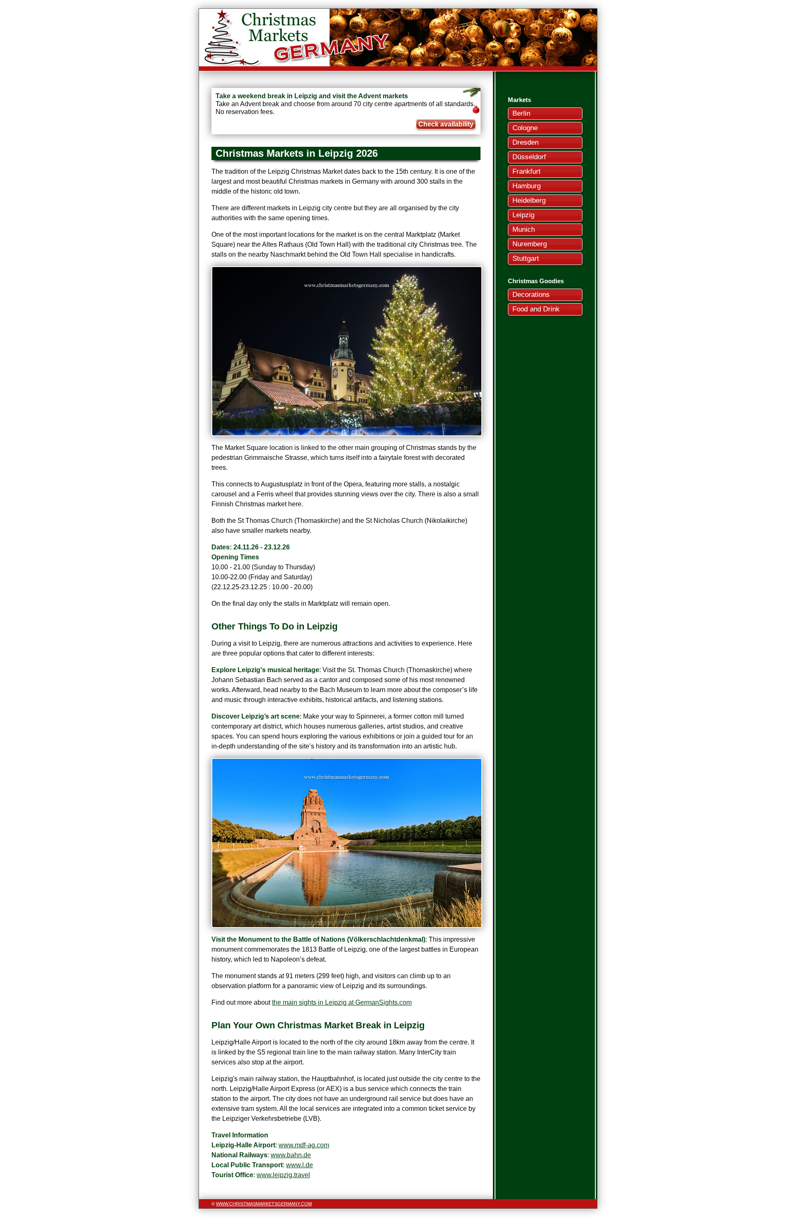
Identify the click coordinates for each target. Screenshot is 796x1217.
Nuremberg (529, 244)
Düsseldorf (529, 157)
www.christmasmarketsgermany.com (264, 1203)
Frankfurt (526, 171)
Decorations (531, 295)
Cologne (525, 128)
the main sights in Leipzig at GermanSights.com (342, 1002)
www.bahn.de (291, 1155)
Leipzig (523, 215)
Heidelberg (529, 200)
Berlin (521, 113)
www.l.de (299, 1164)
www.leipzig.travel (283, 1174)
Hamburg (526, 186)
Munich (523, 229)
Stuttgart (525, 258)
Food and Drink (536, 309)
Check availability (445, 124)
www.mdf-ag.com (304, 1145)
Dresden (525, 142)
